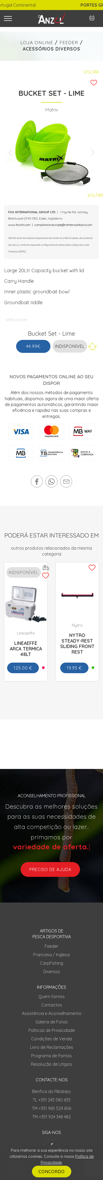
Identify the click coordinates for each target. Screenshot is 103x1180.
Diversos (51, 971)
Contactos (51, 1005)
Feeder (51, 946)
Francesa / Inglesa (51, 954)
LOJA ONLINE (36, 42)
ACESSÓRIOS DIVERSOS (51, 49)
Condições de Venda (51, 1038)
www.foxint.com (19, 225)
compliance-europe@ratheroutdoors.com (63, 225)
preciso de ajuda (50, 869)
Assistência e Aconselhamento (51, 1013)
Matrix (51, 109)
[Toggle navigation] (16, 18)
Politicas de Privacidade (52, 1030)
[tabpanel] (51, 152)
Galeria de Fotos (51, 1021)
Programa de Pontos (51, 1055)
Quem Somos (51, 996)
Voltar (91, 72)
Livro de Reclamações (51, 1047)
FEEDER (68, 42)
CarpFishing (51, 963)
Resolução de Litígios (51, 1064)
